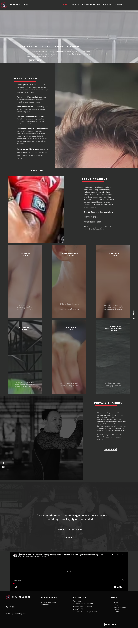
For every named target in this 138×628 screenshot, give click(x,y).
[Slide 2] (68, 537)
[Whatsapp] (6, 606)
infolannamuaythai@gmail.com (85, 611)
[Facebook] (3, 463)
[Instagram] (3, 467)
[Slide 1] (66, 537)
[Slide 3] (71, 537)
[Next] (113, 517)
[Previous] (25, 517)
